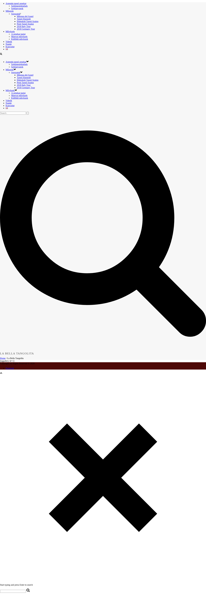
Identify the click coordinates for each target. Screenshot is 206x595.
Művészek (10, 31)
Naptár (9, 44)
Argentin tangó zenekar (16, 3)
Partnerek (10, 368)
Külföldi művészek (19, 39)
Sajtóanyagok (17, 8)
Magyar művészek (19, 36)
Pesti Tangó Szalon (25, 24)
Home (2, 358)
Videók (9, 41)
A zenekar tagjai (18, 34)
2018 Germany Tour (26, 29)
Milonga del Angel (25, 16)
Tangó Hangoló (24, 19)
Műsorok (10, 11)
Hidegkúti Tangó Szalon (27, 21)
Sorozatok (15, 14)
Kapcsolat (10, 46)
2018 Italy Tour (24, 26)
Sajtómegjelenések (19, 6)
